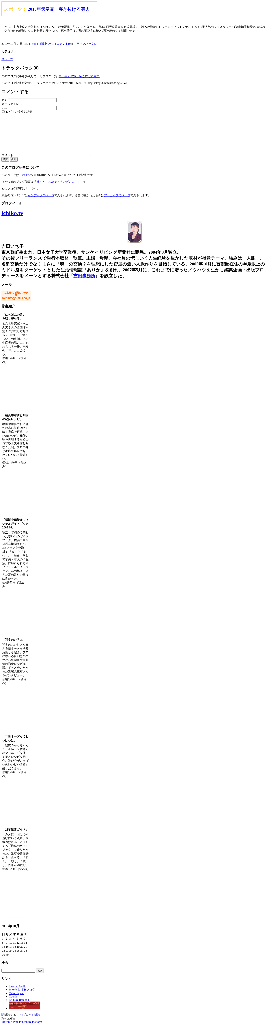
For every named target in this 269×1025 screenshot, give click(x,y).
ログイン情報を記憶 (18, 111)
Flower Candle (17, 986)
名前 (4, 100)
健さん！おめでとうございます (57, 181)
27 (21, 950)
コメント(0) (64, 43)
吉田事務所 (84, 275)
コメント (7, 155)
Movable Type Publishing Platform (21, 1021)
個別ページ (47, 43)
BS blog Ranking (19, 999)
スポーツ (7, 59)
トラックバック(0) (85, 43)
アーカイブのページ (117, 195)
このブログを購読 (28, 1014)
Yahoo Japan (16, 993)
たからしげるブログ (22, 989)
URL (4, 107)
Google (13, 996)
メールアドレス (11, 103)
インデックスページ (41, 195)
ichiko (34, 43)
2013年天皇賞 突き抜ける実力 (59, 9)
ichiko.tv (12, 213)
